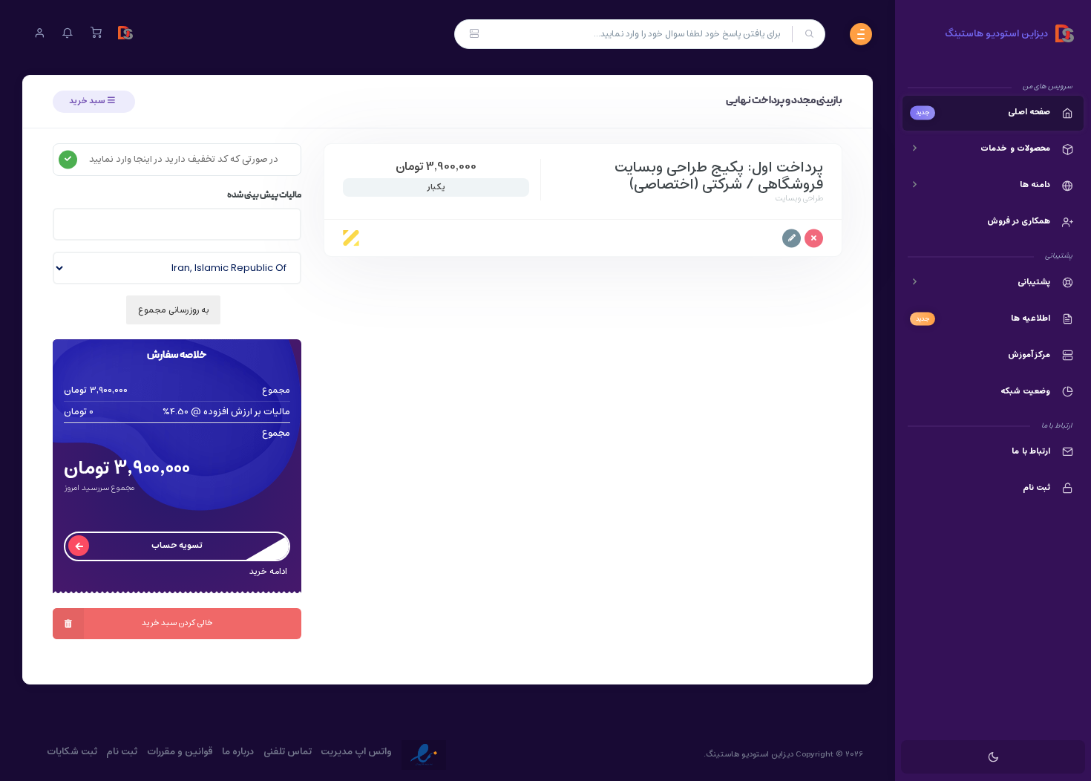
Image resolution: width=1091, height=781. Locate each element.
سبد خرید (88, 101)
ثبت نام (121, 751)
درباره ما (238, 751)
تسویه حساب (177, 545)
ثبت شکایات (72, 751)
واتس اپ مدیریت (356, 751)
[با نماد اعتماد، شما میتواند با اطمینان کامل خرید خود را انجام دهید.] (424, 755)
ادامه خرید (268, 572)
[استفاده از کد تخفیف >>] (68, 159)
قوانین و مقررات (180, 751)
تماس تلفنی (287, 751)
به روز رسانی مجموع (173, 310)
